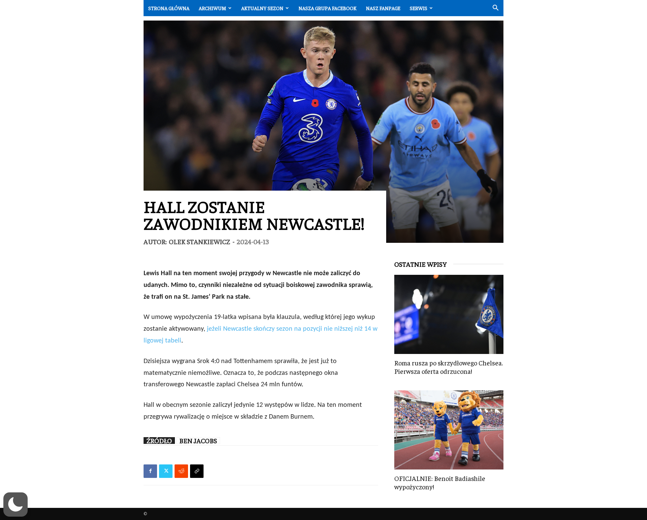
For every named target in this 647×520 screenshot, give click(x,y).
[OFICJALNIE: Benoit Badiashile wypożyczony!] (448, 429)
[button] (495, 8)
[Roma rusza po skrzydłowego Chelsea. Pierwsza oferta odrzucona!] (448, 314)
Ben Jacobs (198, 440)
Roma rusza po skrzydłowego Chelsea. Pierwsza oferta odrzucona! (448, 366)
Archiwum (212, 8)
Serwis (418, 8)
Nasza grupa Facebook (328, 8)
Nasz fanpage (383, 8)
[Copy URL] (197, 471)
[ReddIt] (181, 471)
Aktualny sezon (262, 8)
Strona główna (168, 8)
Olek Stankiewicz (199, 241)
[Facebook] (150, 471)
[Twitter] (166, 471)
